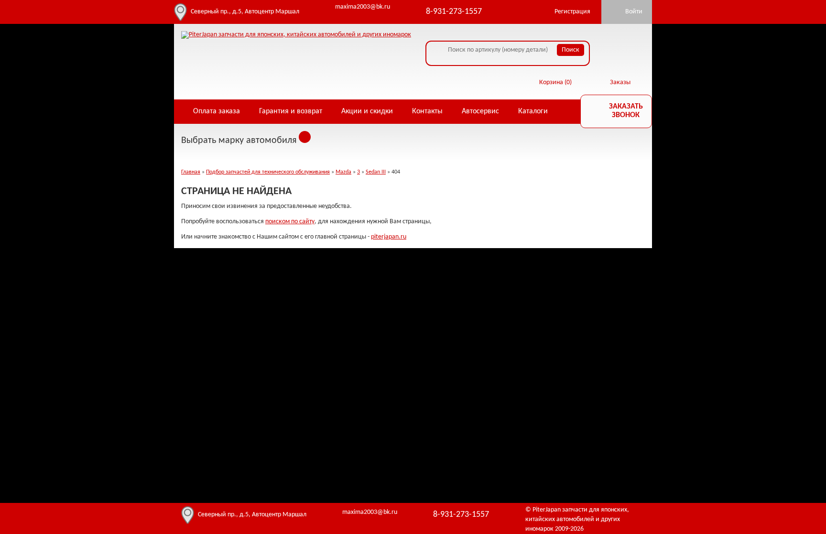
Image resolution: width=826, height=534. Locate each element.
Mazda (343, 172)
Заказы (620, 82)
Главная (190, 172)
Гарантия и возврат (290, 111)
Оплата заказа (216, 111)
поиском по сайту (290, 221)
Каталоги (533, 111)
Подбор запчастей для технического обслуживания (268, 172)
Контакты (427, 111)
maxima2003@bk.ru (362, 7)
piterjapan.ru (388, 236)
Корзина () (555, 82)
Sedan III (376, 172)
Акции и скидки (367, 111)
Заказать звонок (626, 111)
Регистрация (572, 11)
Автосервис (480, 111)
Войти (633, 11)
